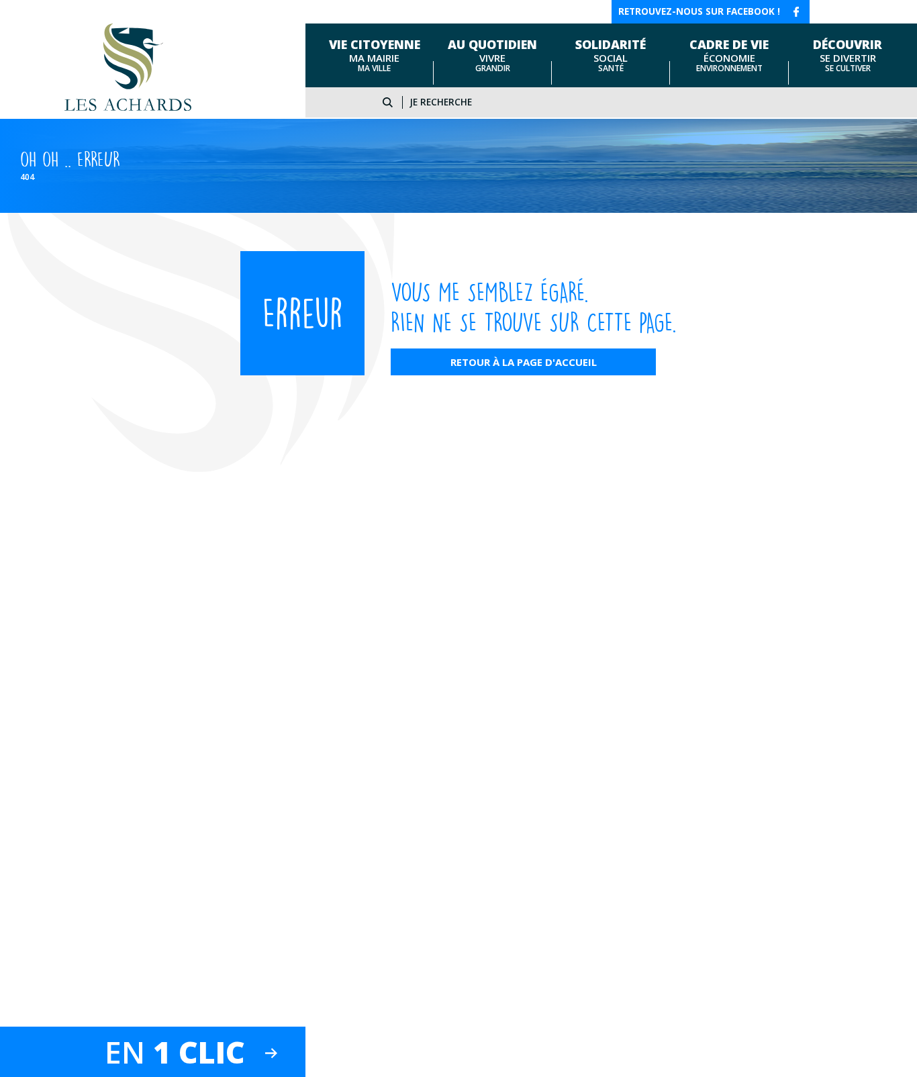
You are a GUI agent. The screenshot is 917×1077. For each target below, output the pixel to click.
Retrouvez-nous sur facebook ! (699, 11)
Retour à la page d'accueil (523, 362)
